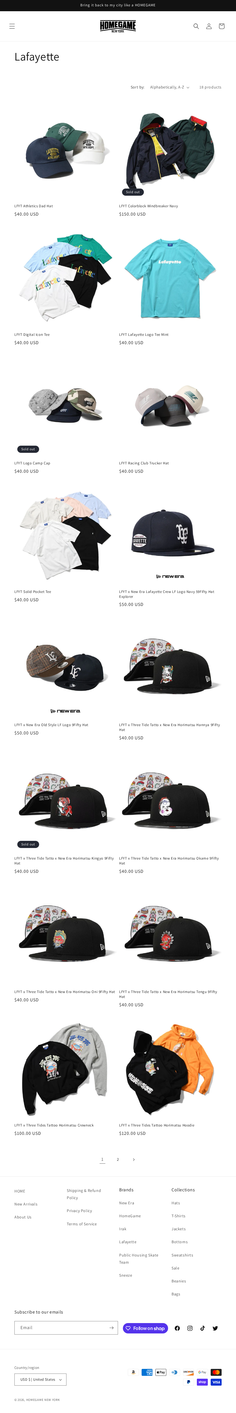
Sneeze (125, 1275)
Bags (176, 1294)
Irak (122, 1228)
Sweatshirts (182, 1255)
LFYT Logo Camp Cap (32, 463)
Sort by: (137, 87)
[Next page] (133, 1159)
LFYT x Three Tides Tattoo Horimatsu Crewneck (54, 1125)
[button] (12, 26)
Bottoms (180, 1241)
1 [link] (102, 1159)
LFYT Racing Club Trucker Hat (144, 463)
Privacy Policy (79, 1210)
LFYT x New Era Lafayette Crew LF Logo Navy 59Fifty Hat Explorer (166, 594)
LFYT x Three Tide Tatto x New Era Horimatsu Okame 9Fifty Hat (169, 861)
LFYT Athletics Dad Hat (33, 206)
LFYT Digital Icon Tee (32, 334)
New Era (126, 1202)
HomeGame (130, 1215)
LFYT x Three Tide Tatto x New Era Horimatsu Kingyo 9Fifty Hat (64, 861)
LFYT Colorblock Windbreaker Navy (148, 206)
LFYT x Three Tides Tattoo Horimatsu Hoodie (156, 1125)
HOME (19, 1191)
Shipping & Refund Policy (84, 1194)
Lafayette (127, 1241)
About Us (23, 1217)
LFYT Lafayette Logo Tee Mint (144, 334)
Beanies (179, 1281)
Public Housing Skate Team (139, 1258)
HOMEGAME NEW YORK (43, 1400)
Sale (175, 1268)
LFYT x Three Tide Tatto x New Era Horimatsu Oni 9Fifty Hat (64, 992)
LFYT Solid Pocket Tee (32, 591)
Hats (176, 1202)
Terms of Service (82, 1224)
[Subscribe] (111, 1328)
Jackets (179, 1228)
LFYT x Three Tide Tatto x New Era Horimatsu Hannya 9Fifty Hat (169, 727)
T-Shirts (179, 1215)
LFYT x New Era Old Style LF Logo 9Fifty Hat (51, 725)
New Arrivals (25, 1204)
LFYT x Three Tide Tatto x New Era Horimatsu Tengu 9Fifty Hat (168, 994)
